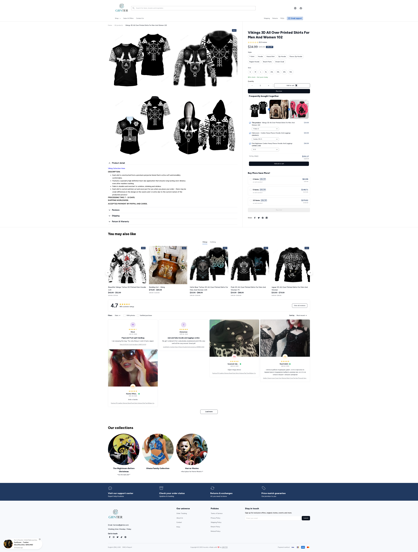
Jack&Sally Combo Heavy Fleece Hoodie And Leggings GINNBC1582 (183, 347)
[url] (225, 547)
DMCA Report (127, 547)
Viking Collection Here (116, 168)
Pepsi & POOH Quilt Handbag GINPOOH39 (133, 344)
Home (110, 25)
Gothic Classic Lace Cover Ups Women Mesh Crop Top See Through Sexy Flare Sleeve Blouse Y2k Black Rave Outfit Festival (285, 378)
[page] (296, 18)
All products (118, 25)
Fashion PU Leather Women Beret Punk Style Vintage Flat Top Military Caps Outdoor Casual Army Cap (234, 373)
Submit (305, 518)
